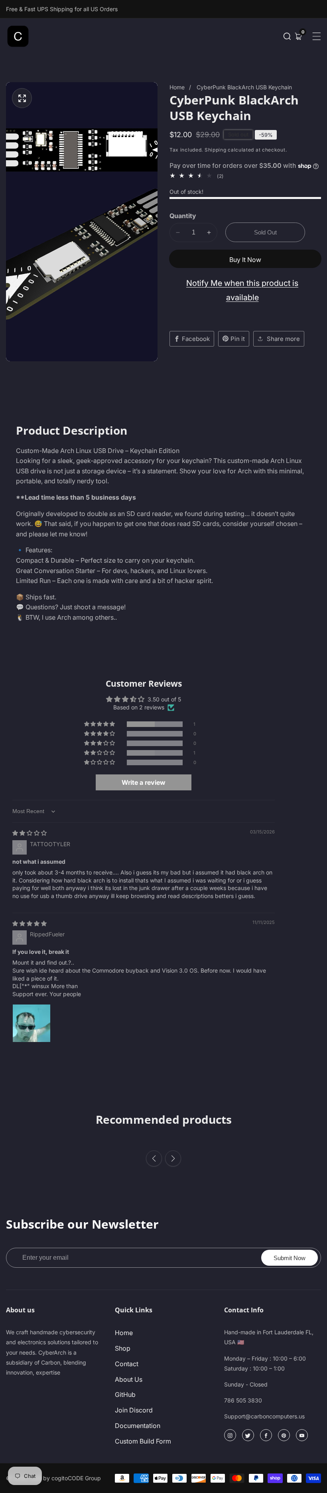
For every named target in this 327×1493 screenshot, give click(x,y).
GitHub (125, 1394)
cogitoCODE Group (76, 1478)
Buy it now (245, 260)
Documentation (137, 1426)
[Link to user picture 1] (31, 1023)
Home (177, 87)
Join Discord (134, 1410)
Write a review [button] (143, 782)
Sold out (265, 232)
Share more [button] (283, 339)
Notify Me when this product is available (242, 290)
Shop (122, 1348)
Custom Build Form (143, 1441)
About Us (128, 1379)
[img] (29, 832)
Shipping (216, 150)
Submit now (289, 1258)
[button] (287, 36)
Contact (126, 1364)
